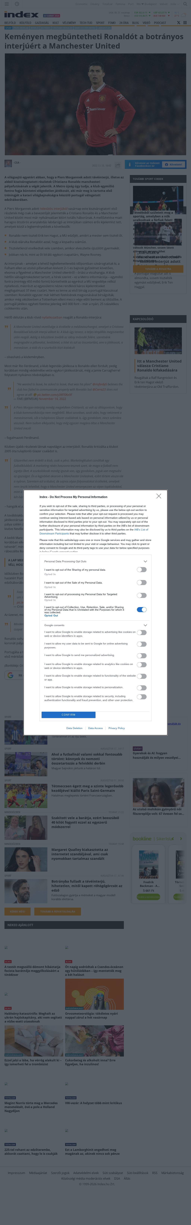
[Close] (160, 497)
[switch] (142, 569)
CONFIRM (69, 714)
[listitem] (95, 561)
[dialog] (95, 612)
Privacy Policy (117, 728)
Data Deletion (74, 728)
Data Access (95, 728)
